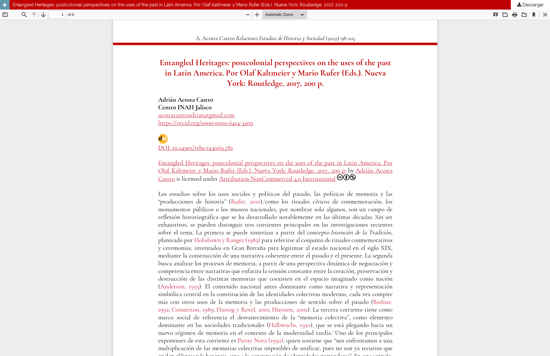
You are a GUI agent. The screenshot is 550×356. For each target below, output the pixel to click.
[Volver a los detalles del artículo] (5, 5)
